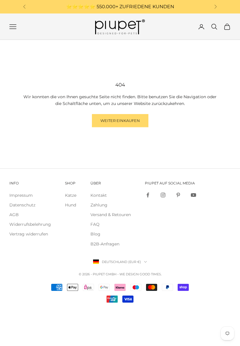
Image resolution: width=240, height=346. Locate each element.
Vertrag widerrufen (28, 234)
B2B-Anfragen (104, 244)
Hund (70, 205)
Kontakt (98, 195)
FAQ (95, 224)
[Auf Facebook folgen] (148, 195)
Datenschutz (22, 205)
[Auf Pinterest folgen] (178, 195)
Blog (95, 234)
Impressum (21, 195)
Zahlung (98, 205)
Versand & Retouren (110, 214)
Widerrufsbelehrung (30, 224)
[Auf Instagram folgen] (163, 195)
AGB (14, 214)
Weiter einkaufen (120, 120)
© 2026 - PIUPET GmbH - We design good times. (120, 274)
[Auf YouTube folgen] (193, 195)
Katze (70, 195)
